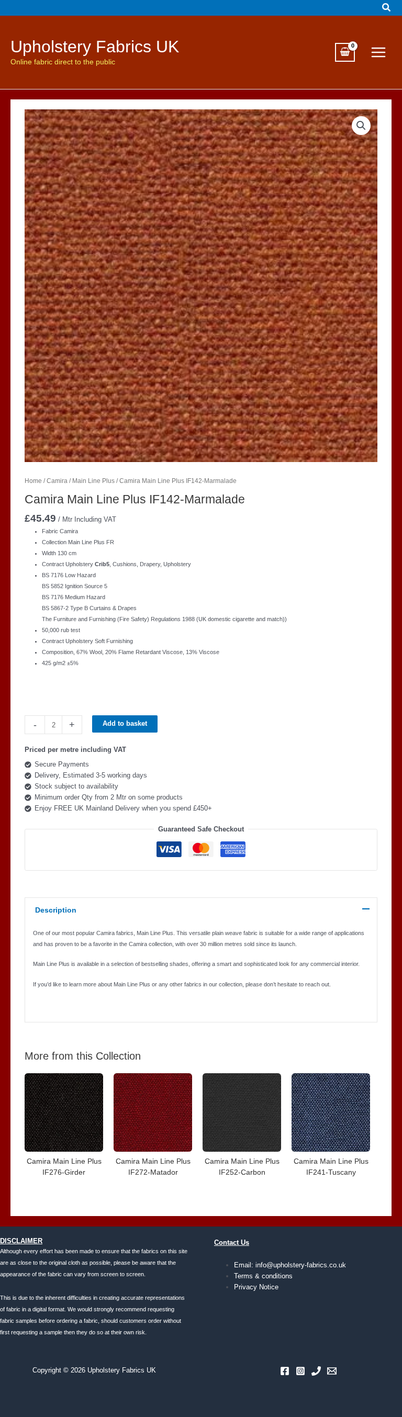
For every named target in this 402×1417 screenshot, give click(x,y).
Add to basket (125, 723)
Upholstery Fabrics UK (94, 46)
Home (33, 480)
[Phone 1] (316, 1371)
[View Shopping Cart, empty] (345, 52)
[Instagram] (300, 1371)
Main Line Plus (93, 480)
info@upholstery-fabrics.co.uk (300, 1265)
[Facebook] (284, 1371)
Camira (57, 480)
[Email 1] (332, 1371)
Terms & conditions (263, 1276)
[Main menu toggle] (378, 52)
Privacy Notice (256, 1287)
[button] (387, 8)
